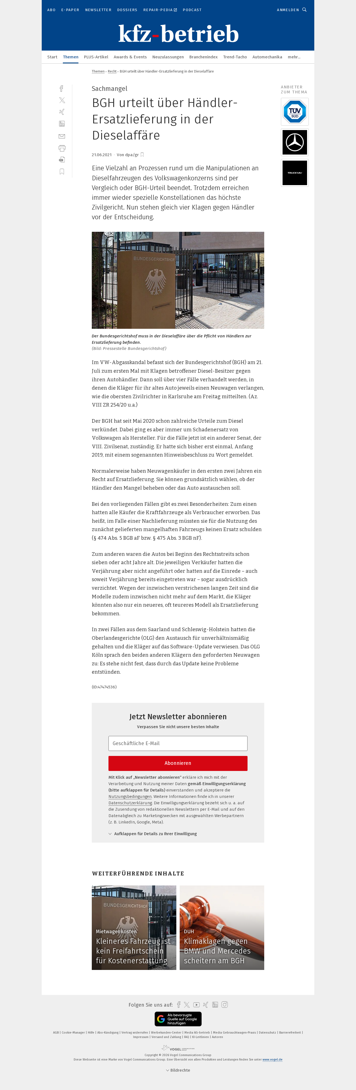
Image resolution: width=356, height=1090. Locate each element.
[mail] (61, 135)
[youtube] (195, 1004)
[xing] (61, 111)
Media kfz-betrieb (197, 1032)
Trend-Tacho (235, 56)
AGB (56, 1032)
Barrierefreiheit (290, 1032)
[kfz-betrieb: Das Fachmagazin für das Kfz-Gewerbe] (52, 57)
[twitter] (61, 99)
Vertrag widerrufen (135, 1032)
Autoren (217, 1037)
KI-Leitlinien (201, 1037)
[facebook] (61, 87)
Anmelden (288, 10)
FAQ (187, 1037)
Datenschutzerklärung (130, 802)
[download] (61, 159)
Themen (70, 56)
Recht (112, 71)
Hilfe (91, 1032)
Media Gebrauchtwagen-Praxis (235, 1032)
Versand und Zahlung (167, 1037)
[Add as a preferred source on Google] (178, 1019)
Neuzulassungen (168, 56)
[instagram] (223, 1004)
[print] (61, 147)
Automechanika (267, 56)
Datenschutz (268, 1032)
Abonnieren (178, 763)
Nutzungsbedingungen (130, 796)
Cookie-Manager (74, 1032)
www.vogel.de (273, 1059)
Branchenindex (203, 56)
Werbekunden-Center (166, 1032)
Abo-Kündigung (108, 1032)
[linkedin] (61, 123)
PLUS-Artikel (96, 56)
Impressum (141, 1037)
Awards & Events (130, 56)
